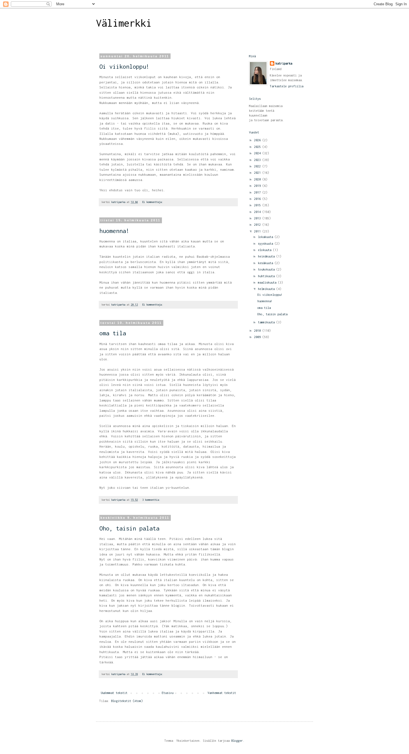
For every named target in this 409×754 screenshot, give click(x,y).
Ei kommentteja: (153, 202)
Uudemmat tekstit (114, 693)
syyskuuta (266, 243)
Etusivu (167, 693)
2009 (258, 337)
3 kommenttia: (152, 499)
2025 (258, 146)
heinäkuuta (267, 256)
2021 (258, 172)
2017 (258, 192)
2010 (258, 330)
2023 (258, 160)
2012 (258, 224)
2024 (258, 153)
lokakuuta (266, 237)
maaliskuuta (268, 282)
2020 (258, 179)
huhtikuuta (267, 276)
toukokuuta (267, 269)
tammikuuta (267, 322)
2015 (258, 205)
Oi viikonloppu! (124, 66)
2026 (258, 140)
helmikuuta (267, 289)
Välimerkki (124, 23)
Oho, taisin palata (129, 528)
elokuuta (265, 250)
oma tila (112, 333)
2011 (258, 231)
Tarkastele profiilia (286, 86)
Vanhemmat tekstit (222, 693)
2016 (258, 198)
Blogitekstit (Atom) (127, 701)
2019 (258, 185)
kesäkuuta (266, 263)
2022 (258, 166)
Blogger (237, 740)
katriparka (283, 63)
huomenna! (114, 230)
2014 (258, 212)
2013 (258, 218)
